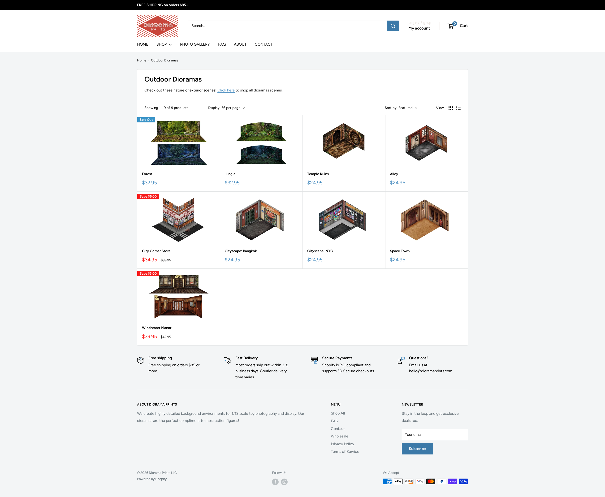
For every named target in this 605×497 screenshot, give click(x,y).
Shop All (338, 413)
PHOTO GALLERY (195, 44)
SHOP (161, 44)
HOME (142, 44)
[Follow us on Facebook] (275, 482)
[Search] (393, 26)
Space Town (400, 251)
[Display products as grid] (451, 108)
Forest (147, 174)
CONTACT (264, 44)
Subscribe (417, 448)
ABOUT (240, 44)
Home (141, 60)
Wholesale (339, 436)
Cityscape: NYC (320, 251)
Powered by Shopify (152, 479)
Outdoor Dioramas (164, 60)
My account (419, 28)
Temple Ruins (318, 174)
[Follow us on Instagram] (284, 482)
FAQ (222, 44)
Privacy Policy (342, 444)
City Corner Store (156, 251)
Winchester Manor (156, 328)
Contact (338, 428)
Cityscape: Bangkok (241, 251)
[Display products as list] (458, 108)
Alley (394, 174)
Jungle (230, 174)
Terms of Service (345, 451)
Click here (226, 90)
